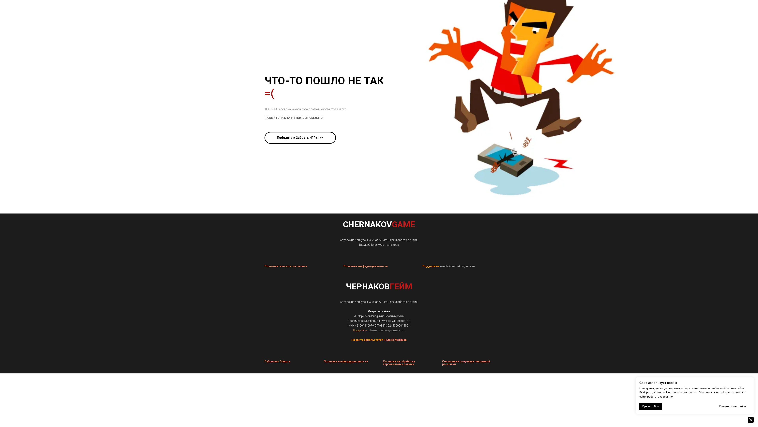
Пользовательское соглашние (286, 266)
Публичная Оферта (277, 361)
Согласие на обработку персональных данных (399, 363)
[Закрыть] (751, 420)
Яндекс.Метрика (395, 339)
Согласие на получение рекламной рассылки (466, 363)
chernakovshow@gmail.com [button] (387, 330)
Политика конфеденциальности (365, 266)
